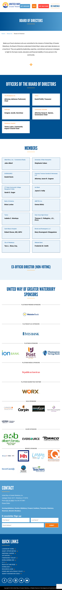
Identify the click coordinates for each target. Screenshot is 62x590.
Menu (56, 6)
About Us (9, 33)
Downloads (6, 567)
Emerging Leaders (8, 553)
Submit (51, 525)
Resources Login (7, 569)
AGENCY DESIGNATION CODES (11, 573)
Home (3, 33)
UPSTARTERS (6, 555)
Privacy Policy (6, 503)
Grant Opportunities (9, 551)
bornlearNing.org (8, 560)
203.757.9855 (10, 500)
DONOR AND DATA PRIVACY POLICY (12, 571)
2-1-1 (3, 562)
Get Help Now (43, 6)
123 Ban (4, 498)
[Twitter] (21, 580)
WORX (56, 588)
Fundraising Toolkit (9, 558)
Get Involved (25, 6)
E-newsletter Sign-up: (12, 516)
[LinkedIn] (15, 580)
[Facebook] (4, 580)
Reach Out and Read (8, 564)
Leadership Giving (8, 549)
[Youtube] (27, 580)
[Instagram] (10, 580)
